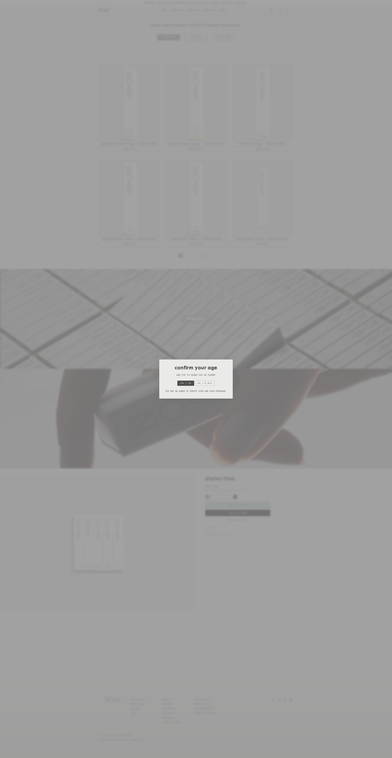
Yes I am (185, 383)
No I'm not (205, 383)
